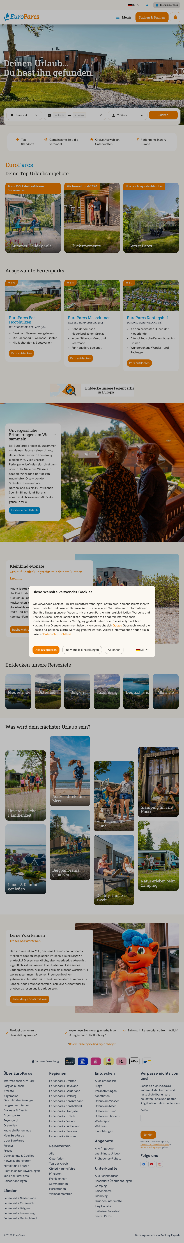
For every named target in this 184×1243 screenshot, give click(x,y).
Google (117, 625)
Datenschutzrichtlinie (57, 634)
